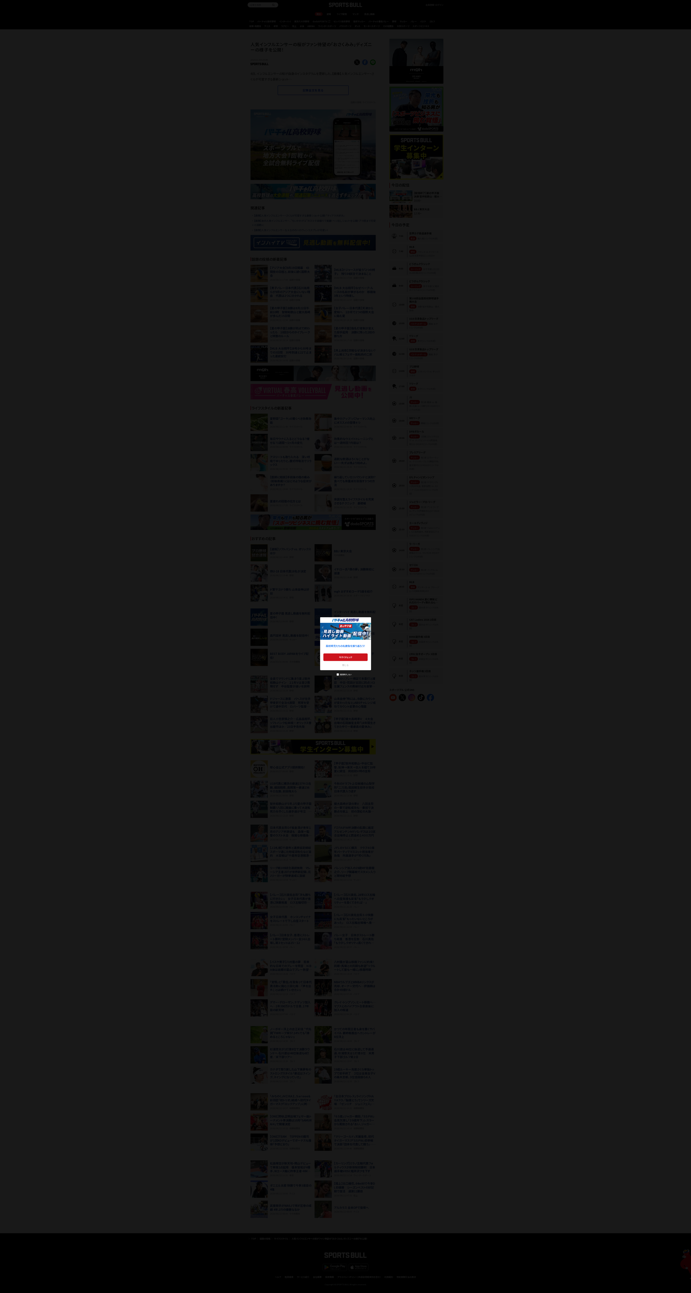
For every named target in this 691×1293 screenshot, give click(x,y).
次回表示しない (346, 674)
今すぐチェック (345, 657)
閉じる (345, 665)
